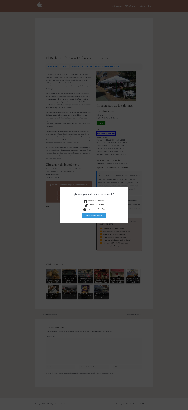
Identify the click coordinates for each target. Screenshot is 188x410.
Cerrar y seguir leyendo (94, 215)
